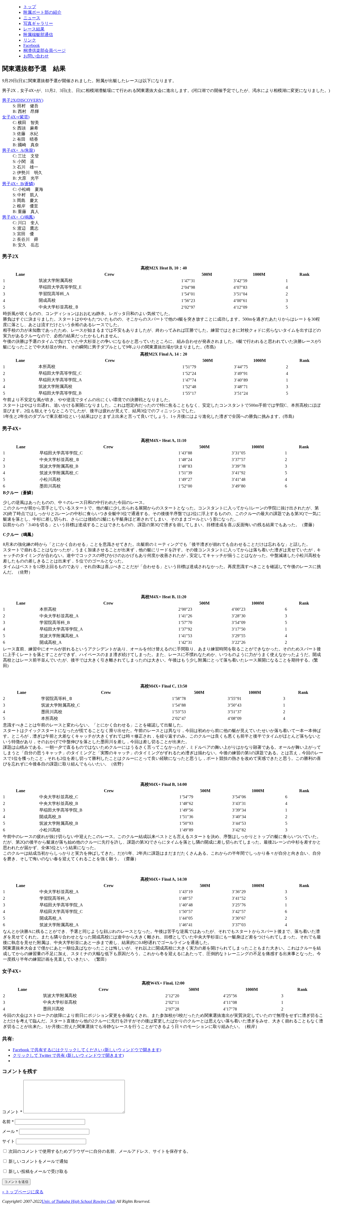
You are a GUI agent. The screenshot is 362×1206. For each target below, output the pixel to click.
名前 (8, 1121)
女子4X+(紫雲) (15, 117)
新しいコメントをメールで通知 (38, 1161)
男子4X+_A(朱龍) (18, 150)
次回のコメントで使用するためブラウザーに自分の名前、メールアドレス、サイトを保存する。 (99, 1151)
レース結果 (34, 29)
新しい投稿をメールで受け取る (38, 1171)
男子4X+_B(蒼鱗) (18, 183)
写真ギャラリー (38, 23)
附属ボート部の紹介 (42, 12)
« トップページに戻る (22, 1192)
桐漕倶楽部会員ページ (44, 50)
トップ (29, 7)
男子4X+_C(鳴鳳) (18, 217)
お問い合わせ (36, 56)
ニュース (31, 18)
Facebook (31, 45)
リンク (29, 40)
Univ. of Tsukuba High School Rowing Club (78, 1201)
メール (10, 1131)
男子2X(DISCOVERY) (22, 100)
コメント (12, 1112)
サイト (8, 1141)
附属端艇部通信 (38, 34)
